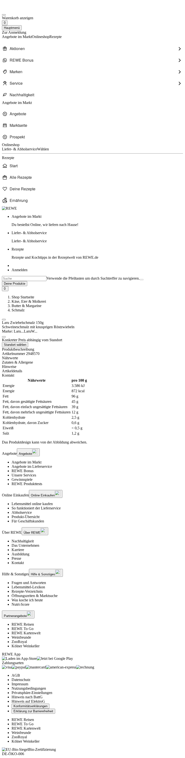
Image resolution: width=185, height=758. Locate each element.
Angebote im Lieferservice (32, 466)
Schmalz (18, 310)
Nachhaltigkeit (23, 541)
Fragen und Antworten (29, 583)
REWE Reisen (23, 624)
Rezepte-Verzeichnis (27, 591)
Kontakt (18, 563)
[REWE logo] (9, 208)
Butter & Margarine (26, 306)
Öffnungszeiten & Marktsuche (35, 596)
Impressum (20, 684)
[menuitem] (92, 48)
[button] (4, 319)
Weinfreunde (21, 637)
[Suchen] (142, 279)
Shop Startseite (23, 297)
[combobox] (24, 278)
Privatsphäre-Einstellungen (32, 693)
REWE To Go (22, 629)
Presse (16, 558)
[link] (97, 220)
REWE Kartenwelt (26, 633)
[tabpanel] (92, 407)
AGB (16, 675)
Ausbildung (20, 554)
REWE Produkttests (27, 484)
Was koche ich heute (27, 600)
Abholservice (22, 512)
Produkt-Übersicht (26, 517)
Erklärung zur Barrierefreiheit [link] (33, 711)
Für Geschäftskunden (28, 521)
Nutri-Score (20, 604)
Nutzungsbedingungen (29, 688)
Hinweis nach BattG (27, 697)
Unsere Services (24, 475)
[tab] (92, 358)
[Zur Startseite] (18, 9)
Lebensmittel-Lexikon (28, 587)
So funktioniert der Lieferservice (36, 508)
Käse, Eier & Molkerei (29, 301)
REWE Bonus (22, 471)
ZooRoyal (19, 642)
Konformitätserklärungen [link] (30, 706)
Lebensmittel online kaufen (32, 504)
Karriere (18, 550)
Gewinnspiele (22, 479)
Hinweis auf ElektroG (28, 701)
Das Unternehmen (25, 545)
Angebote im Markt (26, 462)
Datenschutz (21, 680)
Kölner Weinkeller (26, 646)
